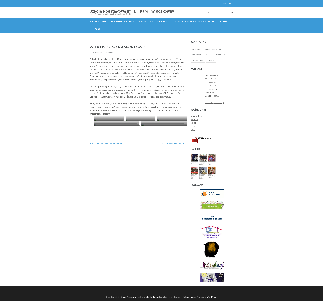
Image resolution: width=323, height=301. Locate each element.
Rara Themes (190, 297)
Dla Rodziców (144, 21)
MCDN (194, 119)
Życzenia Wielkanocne (173, 143)
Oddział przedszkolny (213, 49)
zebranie (211, 60)
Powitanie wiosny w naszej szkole (106, 143)
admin (110, 52)
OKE (193, 126)
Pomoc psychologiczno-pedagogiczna (194, 21)
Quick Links (226, 3)
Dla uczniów (163, 21)
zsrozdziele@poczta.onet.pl (214, 103)
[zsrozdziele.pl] (203, 155)
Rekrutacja (220, 55)
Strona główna (98, 21)
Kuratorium (196, 116)
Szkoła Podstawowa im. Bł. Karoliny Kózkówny (132, 11)
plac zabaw (196, 55)
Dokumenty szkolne (121, 21)
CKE (193, 129)
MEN (193, 122)
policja (208, 55)
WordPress (212, 297)
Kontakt (224, 21)
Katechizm (196, 49)
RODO (97, 29)
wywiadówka (197, 60)
